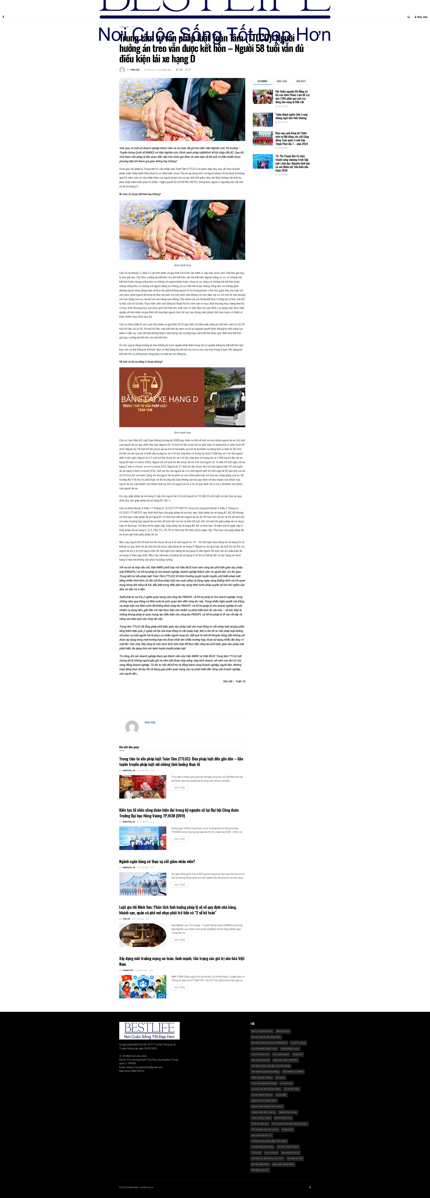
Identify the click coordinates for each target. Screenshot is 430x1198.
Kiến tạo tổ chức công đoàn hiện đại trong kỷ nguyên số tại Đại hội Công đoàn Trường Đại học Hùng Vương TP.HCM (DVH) (179, 813)
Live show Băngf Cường (264, 1083)
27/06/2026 (139, 919)
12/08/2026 (144, 867)
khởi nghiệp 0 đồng (262, 1077)
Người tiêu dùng (288, 1112)
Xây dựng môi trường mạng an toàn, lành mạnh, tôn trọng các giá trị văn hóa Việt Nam (181, 961)
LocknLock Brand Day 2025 (266, 1089)
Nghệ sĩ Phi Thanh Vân (264, 1100)
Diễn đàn (167, 69)
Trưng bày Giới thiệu (262, 1146)
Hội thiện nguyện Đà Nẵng (265, 1071)
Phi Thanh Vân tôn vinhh (265, 1129)
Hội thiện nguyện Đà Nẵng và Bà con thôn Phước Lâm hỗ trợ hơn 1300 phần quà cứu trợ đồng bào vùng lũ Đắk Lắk (292, 96)
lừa (170, 277)
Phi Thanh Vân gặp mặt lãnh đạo (289, 1123)
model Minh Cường (262, 1094)
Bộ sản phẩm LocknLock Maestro (269, 1042)
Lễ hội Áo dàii (292, 1089)
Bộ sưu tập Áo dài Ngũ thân (266, 1037)
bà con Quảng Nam (262, 1031)
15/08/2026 (144, 770)
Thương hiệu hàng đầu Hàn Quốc (269, 1141)
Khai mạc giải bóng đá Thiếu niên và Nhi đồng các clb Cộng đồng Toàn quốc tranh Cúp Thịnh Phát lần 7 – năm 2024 (292, 138)
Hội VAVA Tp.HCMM (293, 1071)
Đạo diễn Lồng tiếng (283, 1164)
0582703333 (137, 1071)
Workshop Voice (290, 1152)
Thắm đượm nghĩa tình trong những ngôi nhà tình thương (291, 116)
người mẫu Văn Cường (263, 1112)
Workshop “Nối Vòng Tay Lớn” (267, 1158)
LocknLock (286, 1083)
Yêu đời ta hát (295, 1158)
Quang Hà (287, 1129)
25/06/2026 (142, 970)
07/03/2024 (149, 69)
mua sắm (281, 1094)
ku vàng (280, 1077)
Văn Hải (135, 69)
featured (297, 1054)
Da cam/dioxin (281, 1054)
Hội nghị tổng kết (260, 1060)
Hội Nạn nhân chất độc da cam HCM (271, 1066)
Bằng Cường (283, 1031)
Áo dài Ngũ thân (260, 1164)
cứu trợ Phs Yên (260, 1054)
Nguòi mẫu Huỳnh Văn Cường (267, 1106)
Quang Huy (128, 970)
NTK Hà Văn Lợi (260, 1123)
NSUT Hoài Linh (283, 1117)
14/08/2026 (144, 821)
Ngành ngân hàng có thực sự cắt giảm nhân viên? (157, 861)
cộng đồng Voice (290, 1048)
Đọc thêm (180, 787)
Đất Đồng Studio (260, 1170)
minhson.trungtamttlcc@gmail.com (144, 1067)
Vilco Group (271, 1152)
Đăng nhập (422, 16)
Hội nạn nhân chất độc (285, 1060)
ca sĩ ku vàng (298, 1042)
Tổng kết (256, 1152)
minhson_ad (129, 770)
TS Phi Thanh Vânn (288, 1146)
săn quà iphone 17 (261, 1135)
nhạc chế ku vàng (261, 1117)
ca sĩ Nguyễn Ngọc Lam (264, 1048)
